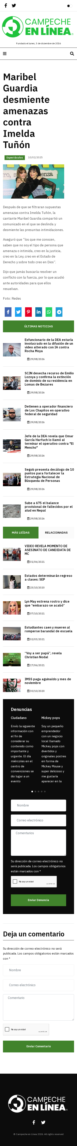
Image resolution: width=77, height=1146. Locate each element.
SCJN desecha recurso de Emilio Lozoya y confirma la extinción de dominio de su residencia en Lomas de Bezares (49, 379)
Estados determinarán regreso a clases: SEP (48, 577)
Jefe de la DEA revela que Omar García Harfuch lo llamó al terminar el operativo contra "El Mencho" (49, 442)
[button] (32, 791)
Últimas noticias (38, 326)
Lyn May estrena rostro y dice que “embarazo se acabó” (47, 603)
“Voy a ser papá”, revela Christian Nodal (43, 655)
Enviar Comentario (38, 1046)
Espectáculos (15, 157)
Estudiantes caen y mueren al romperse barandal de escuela (48, 629)
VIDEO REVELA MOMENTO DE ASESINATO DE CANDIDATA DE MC (48, 550)
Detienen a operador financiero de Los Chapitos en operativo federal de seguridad (49, 410)
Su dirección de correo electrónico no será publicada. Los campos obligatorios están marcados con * (38, 866)
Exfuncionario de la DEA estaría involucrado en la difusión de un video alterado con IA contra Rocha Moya (49, 346)
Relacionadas (56, 532)
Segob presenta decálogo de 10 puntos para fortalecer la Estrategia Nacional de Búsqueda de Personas (49, 475)
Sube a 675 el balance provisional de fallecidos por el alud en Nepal (49, 507)
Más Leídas (21, 532)
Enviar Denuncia (38, 900)
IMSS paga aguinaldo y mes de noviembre (48, 681)
